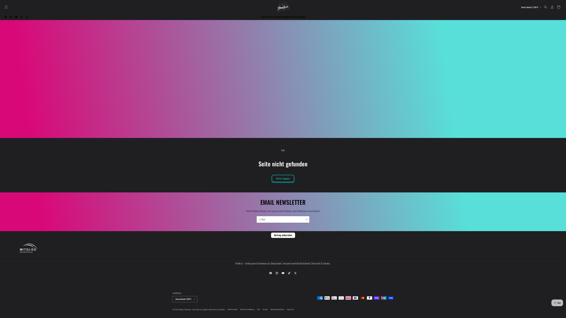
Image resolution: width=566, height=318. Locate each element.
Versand (265, 309)
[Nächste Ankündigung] (393, 17)
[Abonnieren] (306, 219)
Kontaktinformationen (277, 309)
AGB (258, 309)
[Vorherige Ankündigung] (173, 17)
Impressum (290, 309)
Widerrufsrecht (232, 309)
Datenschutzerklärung (247, 309)
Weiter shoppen (283, 178)
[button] (6, 7)
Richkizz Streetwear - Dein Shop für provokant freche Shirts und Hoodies (202, 309)
